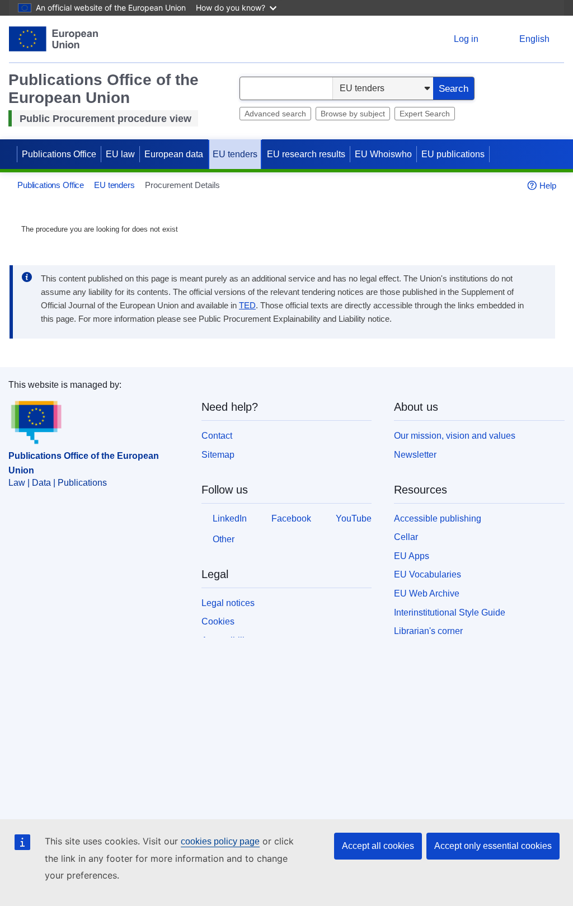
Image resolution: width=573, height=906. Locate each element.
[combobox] (286, 88)
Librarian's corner (428, 631)
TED (247, 305)
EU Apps (411, 556)
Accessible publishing (437, 518)
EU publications (453, 154)
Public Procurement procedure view (105, 119)
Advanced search (275, 113)
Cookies (217, 621)
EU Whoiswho (383, 154)
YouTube (354, 518)
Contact (216, 435)
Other (223, 539)
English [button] (534, 39)
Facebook (291, 518)
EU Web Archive (426, 593)
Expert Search (425, 113)
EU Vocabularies (427, 574)
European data (173, 154)
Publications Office (59, 154)
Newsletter (415, 454)
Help (547, 185)
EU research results (306, 154)
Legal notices (228, 603)
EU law (120, 154)
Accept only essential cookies (493, 846)
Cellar (406, 537)
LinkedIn (230, 518)
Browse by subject (353, 113)
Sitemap (217, 454)
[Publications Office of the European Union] (53, 38)
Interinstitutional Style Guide (449, 612)
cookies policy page (220, 841)
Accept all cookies (378, 846)
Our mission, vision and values (454, 435)
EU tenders (235, 154)
